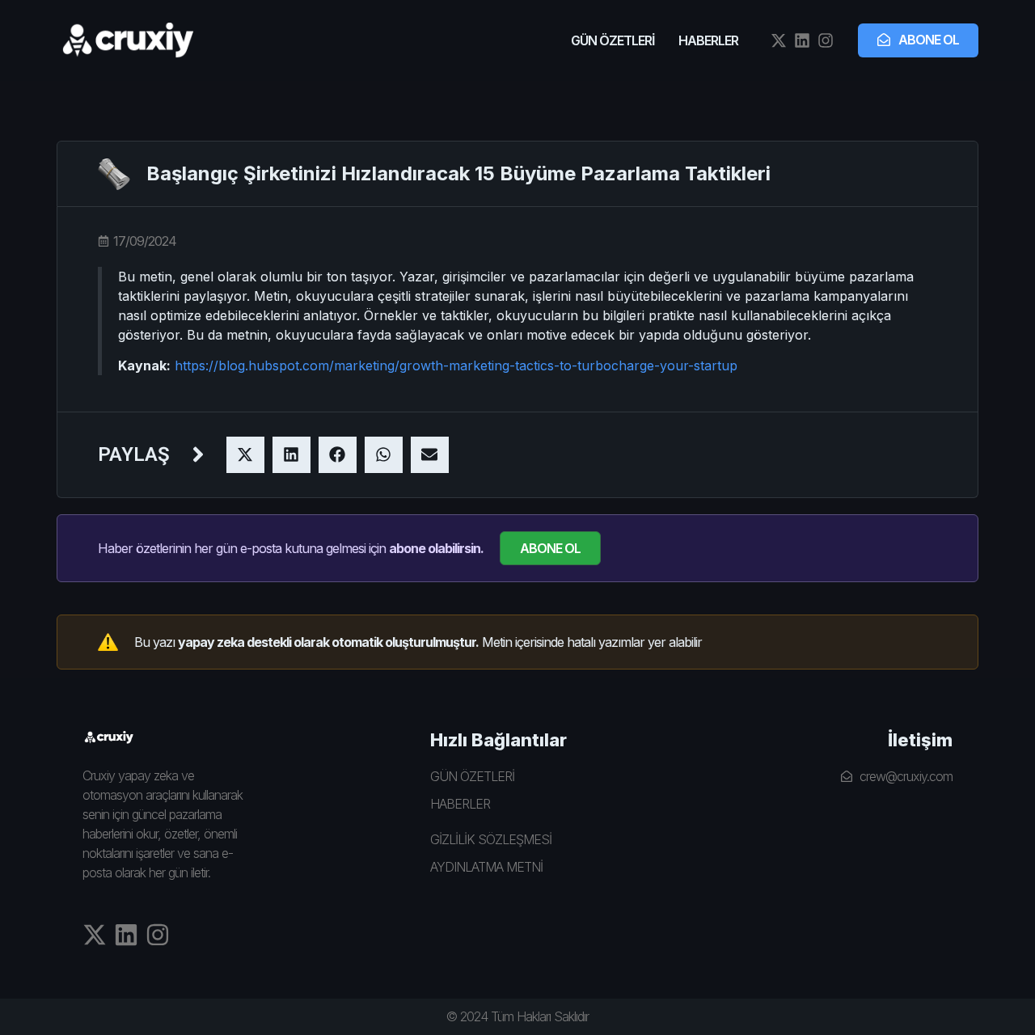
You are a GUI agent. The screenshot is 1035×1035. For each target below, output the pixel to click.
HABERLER (708, 40)
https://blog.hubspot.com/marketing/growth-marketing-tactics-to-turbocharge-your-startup (456, 365)
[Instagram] (825, 40)
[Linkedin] (802, 40)
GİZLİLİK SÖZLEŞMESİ (490, 839)
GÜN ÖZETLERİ (612, 40)
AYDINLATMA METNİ (486, 867)
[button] (245, 455)
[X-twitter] (779, 40)
